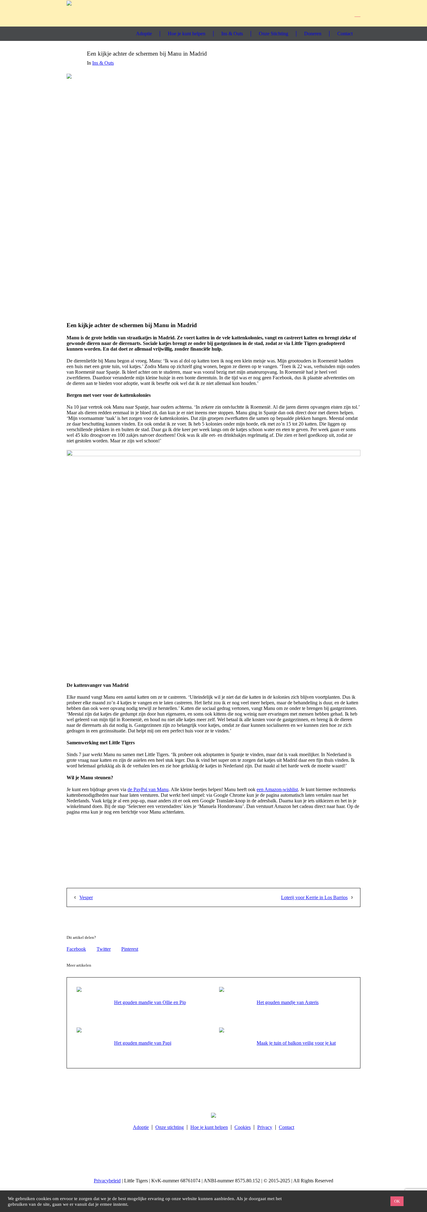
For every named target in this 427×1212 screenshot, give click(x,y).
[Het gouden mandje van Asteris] (234, 1002)
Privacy (264, 1127)
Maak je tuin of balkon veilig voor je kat (296, 1043)
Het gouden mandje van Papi (142, 1043)
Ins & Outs (103, 63)
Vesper (86, 897)
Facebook (76, 949)
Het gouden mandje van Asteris (288, 1002)
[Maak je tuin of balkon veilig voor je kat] (234, 1042)
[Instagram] (332, 13)
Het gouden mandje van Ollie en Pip (150, 1002)
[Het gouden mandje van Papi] (92, 1042)
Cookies (242, 1127)
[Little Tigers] (213, 1115)
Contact (286, 1127)
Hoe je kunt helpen (209, 1127)
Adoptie (141, 1127)
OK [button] (397, 1201)
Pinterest (129, 949)
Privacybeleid (107, 1180)
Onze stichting (169, 1127)
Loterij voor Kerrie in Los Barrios (314, 897)
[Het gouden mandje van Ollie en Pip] (92, 1002)
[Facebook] (320, 13)
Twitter (104, 949)
